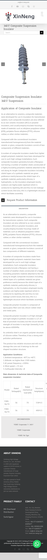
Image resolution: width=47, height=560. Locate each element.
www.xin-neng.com (35, 533)
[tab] (23, 208)
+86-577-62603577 (34, 529)
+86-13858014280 (37, 526)
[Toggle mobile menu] (42, 12)
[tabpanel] (23, 313)
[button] (23, 200)
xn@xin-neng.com (23, 2)
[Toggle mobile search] (42, 15)
